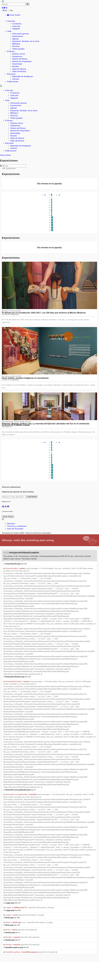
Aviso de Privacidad (15, 529)
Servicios (16, 46)
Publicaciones (12, 81)
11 (52, 220)
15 (52, 230)
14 (52, 228)
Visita (9, 31)
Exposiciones (17, 36)
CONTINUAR (32, 497)
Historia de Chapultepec (22, 61)
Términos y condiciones (16, 526)
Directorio (11, 524)
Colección (11, 21)
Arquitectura (17, 56)
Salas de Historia (19, 69)
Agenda (15, 39)
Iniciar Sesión (14, 15)
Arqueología (17, 64)
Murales (15, 66)
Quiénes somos (18, 54)
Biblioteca (16, 44)
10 (52, 217)
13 (52, 225)
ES (6, 10)
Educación (11, 74)
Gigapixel (16, 29)
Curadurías (16, 24)
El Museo (11, 51)
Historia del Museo (19, 59)
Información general (20, 34)
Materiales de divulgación (22, 76)
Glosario (15, 79)
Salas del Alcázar (19, 71)
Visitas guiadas (18, 49)
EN (11, 10)
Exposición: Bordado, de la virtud (25, 41)
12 (52, 223)
